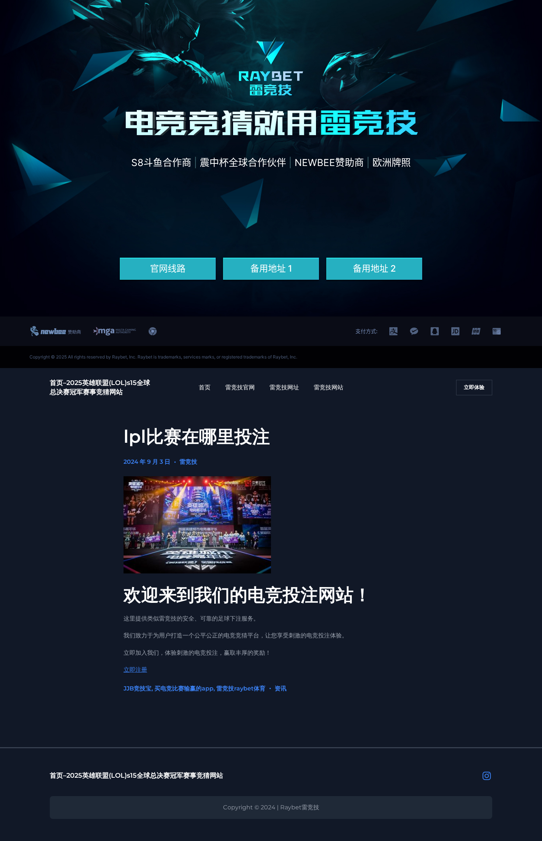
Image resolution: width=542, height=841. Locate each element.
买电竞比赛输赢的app (183, 688)
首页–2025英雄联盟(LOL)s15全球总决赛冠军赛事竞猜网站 (136, 775)
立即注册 (135, 669)
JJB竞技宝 (138, 688)
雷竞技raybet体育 (240, 688)
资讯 (280, 688)
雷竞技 (188, 461)
